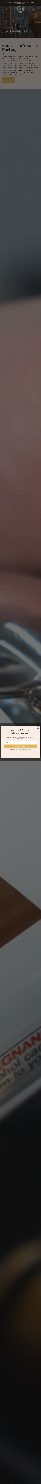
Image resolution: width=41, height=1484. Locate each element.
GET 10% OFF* (20, 746)
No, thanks (20, 753)
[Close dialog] (38, 727)
